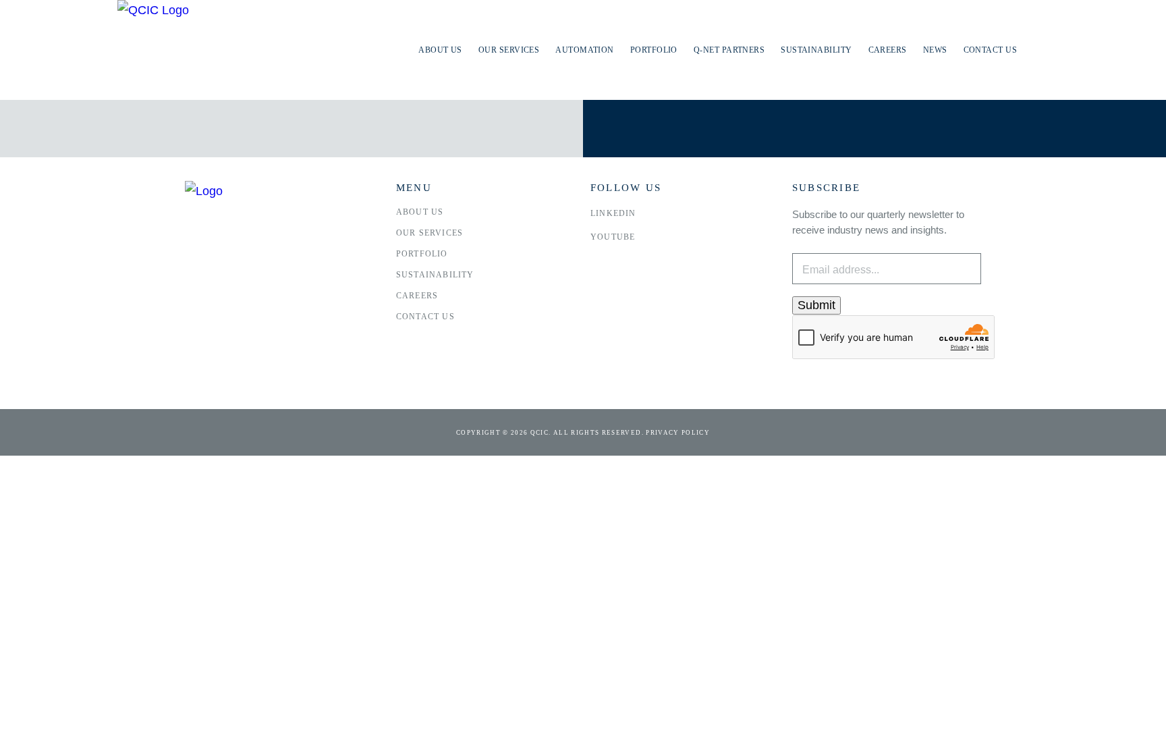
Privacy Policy (678, 432)
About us (440, 50)
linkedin (613, 213)
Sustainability (816, 50)
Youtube (612, 237)
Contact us (991, 50)
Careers (887, 50)
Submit (816, 305)
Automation (584, 50)
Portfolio (653, 50)
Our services (508, 50)
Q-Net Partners (729, 50)
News (935, 50)
